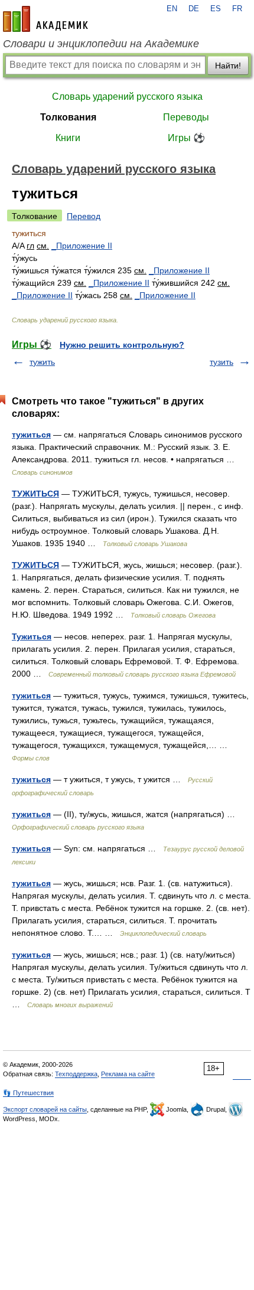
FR (237, 9)
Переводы (186, 117)
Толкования (68, 117)
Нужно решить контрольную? (122, 345)
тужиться (31, 434)
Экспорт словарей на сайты (45, 1109)
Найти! (228, 65)
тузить (221, 362)
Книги (68, 138)
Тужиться (31, 636)
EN (172, 9)
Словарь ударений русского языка (127, 97)
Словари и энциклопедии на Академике (101, 44)
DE (193, 9)
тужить (42, 362)
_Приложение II (81, 245)
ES (215, 9)
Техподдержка (76, 1073)
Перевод (83, 216)
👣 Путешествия (28, 1092)
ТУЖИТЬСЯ (35, 493)
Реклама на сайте (128, 1073)
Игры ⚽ (186, 138)
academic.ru (45, 19)
